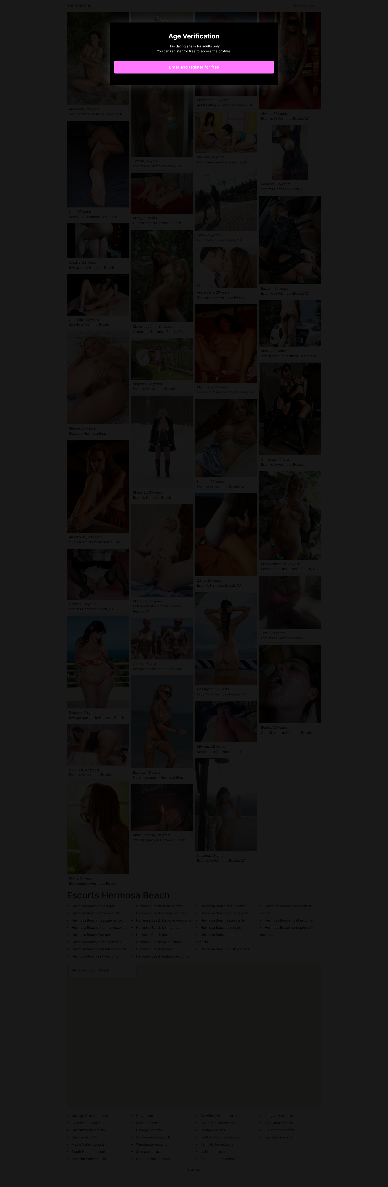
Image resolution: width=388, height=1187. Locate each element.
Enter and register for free (194, 67)
